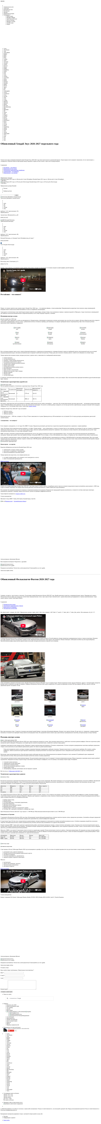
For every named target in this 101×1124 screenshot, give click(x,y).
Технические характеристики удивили (13, 605)
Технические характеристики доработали (14, 170)
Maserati (6, 101)
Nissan (5, 112)
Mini (5, 108)
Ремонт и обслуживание (19, 1011)
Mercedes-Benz (7, 107)
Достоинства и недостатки (10, 608)
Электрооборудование (23, 1015)
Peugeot (5, 115)
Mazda (5, 104)
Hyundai (6, 83)
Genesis (5, 76)
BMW (5, 55)
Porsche (5, 116)
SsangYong (6, 126)
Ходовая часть (18, 1014)
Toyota (5, 132)
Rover (5, 121)
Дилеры (6, 12)
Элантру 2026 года (20, 493)
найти (16, 195)
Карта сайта (7, 1120)
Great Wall (6, 77)
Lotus (5, 99)
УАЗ (5, 140)
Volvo (5, 134)
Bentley (5, 53)
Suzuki (5, 129)
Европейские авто (8, 9)
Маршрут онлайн (11, 21)
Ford (5, 73)
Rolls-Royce (6, 120)
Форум (8, 24)
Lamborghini (7, 91)
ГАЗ (5, 137)
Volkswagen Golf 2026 (14, 771)
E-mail (3, 975)
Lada (5, 136)
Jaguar (5, 87)
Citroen (5, 64)
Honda (5, 80)
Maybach (6, 103)
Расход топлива (10, 20)
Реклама (6, 1116)
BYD (5, 57)
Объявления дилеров (9, 13)
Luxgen (5, 100)
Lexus (5, 95)
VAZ (8, 1088)
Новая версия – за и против (10, 172)
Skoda (5, 125)
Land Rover (6, 93)
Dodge (5, 68)
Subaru (5, 128)
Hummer (6, 81)
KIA (8, 1061)
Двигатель (16, 1013)
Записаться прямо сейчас (7, 570)
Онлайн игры (10, 23)
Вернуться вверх (5, 461)
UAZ (8, 1086)
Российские (6, 11)
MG (4, 111)
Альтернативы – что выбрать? (11, 171)
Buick (5, 56)
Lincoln (5, 96)
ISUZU (5, 85)
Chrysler (6, 63)
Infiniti (5, 84)
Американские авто (9, 7)
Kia (4, 89)
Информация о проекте (9, 1117)
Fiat (7, 1048)
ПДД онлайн (10, 16)
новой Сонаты (32, 406)
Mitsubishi (6, 109)
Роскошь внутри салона (9, 604)
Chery (5, 60)
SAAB (5, 124)
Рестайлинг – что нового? (10, 167)
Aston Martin (7, 52)
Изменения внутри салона (10, 169)
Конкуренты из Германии (10, 607)
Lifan (5, 97)
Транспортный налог (12, 19)
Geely (5, 75)
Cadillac (5, 59)
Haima (5, 79)
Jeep (5, 88)
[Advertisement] (50, 36)
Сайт (2, 978)
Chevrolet (6, 61)
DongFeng (6, 69)
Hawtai (8, 1053)
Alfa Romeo (6, 50)
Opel (5, 113)
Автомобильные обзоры (20, 501)
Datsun (5, 67)
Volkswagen (6, 133)
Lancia (5, 92)
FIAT (5, 72)
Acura (8, 1033)
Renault (5, 119)
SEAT (5, 123)
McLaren (6, 105)
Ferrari (5, 71)
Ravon (5, 117)
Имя (2, 972)
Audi (5, 51)
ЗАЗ (5, 138)
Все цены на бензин (9, 1100)
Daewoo (6, 65)
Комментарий (4, 989)
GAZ (8, 1051)
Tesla (5, 130)
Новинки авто (8, 501)
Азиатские (6, 8)
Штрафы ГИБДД (11, 17)
